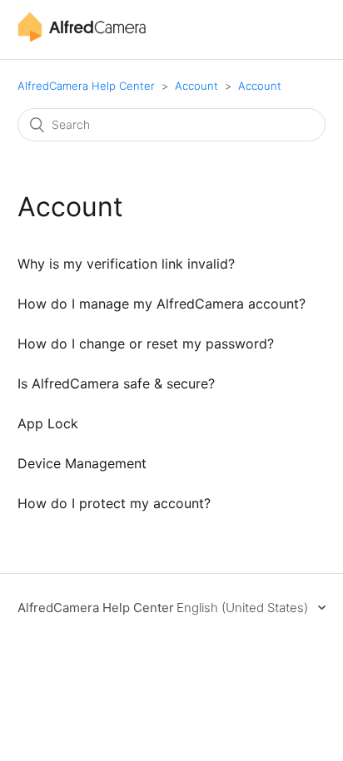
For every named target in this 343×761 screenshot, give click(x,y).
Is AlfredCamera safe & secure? (116, 383)
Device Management (82, 463)
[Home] (81, 38)
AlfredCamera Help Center (86, 85)
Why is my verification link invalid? (126, 263)
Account (196, 85)
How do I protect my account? (114, 503)
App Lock (47, 423)
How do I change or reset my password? (145, 343)
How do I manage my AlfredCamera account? (161, 303)
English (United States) (243, 607)
